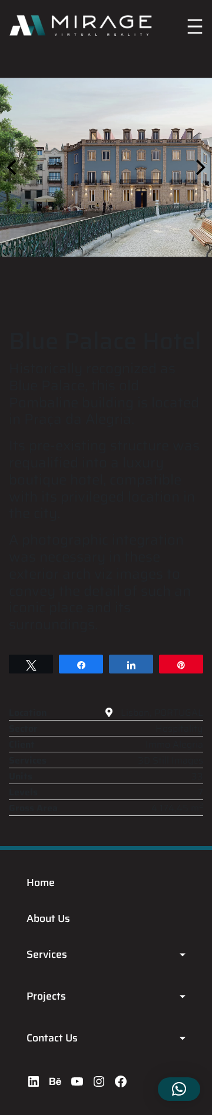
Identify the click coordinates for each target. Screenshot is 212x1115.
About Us (48, 918)
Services (46, 954)
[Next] (199, 167)
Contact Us (52, 1038)
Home (40, 882)
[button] (179, 1089)
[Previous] (13, 167)
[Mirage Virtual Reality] (80, 23)
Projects (46, 996)
